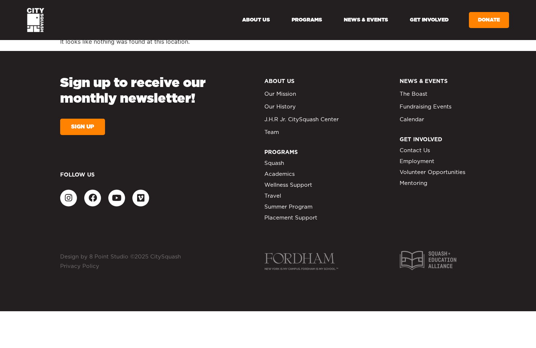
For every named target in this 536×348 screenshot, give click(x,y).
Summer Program (288, 207)
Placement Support (290, 218)
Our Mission (280, 94)
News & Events (366, 20)
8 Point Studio (108, 257)
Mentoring (413, 183)
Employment (417, 161)
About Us (256, 20)
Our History (280, 107)
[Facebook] (92, 198)
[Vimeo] (140, 198)
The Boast (413, 94)
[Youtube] (116, 198)
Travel (272, 196)
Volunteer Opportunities (432, 172)
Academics (279, 174)
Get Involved (429, 20)
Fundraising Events (425, 107)
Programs (307, 20)
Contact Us (415, 150)
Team (271, 132)
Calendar (412, 119)
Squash (274, 163)
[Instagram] (68, 198)
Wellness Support (288, 185)
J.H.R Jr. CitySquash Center (301, 119)
